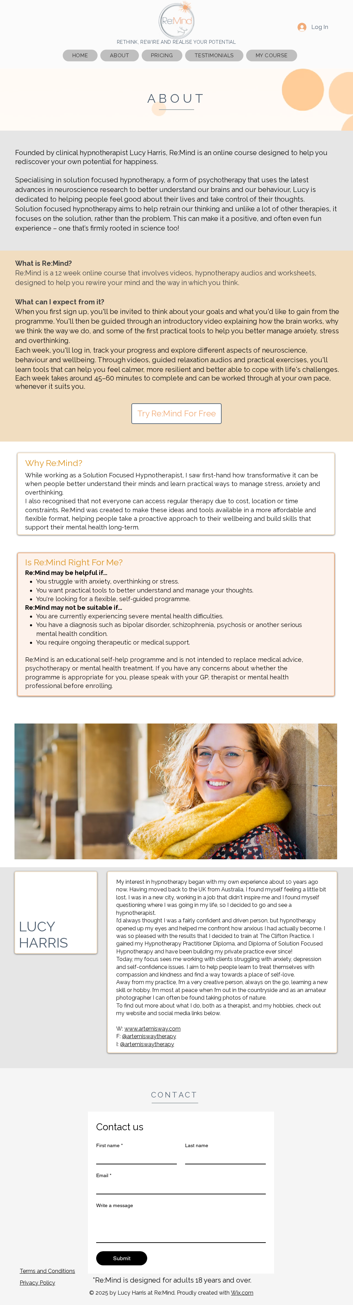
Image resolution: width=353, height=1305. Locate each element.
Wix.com (242, 1292)
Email (103, 1175)
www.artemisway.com (152, 1028)
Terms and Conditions (47, 1271)
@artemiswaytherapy (149, 1036)
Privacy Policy (37, 1282)
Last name (196, 1145)
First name (109, 1145)
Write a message (114, 1205)
